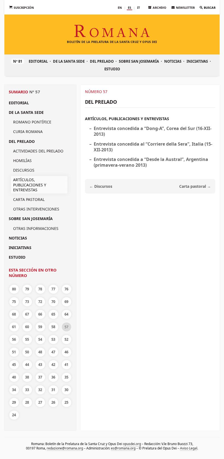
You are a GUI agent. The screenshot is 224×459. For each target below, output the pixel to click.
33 (27, 389)
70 (53, 301)
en (120, 7)
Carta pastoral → (195, 186)
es (129, 7)
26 (53, 402)
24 (14, 414)
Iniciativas (197, 61)
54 (40, 339)
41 (66, 364)
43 (40, 364)
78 (40, 289)
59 (40, 326)
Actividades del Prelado (38, 151)
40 (14, 377)
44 (27, 364)
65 (53, 314)
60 (27, 326)
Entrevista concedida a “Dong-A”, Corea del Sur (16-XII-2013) (152, 131)
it (138, 7)
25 (66, 402)
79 (27, 289)
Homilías (22, 160)
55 (27, 339)
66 (40, 314)
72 (40, 301)
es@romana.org (123, 448)
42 (53, 364)
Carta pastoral (29, 199)
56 (14, 339)
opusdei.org (132, 443)
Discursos (23, 170)
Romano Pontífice (32, 122)
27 (40, 402)
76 (66, 289)
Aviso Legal (188, 448)
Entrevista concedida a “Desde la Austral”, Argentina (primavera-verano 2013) (151, 162)
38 (27, 377)
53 (53, 339)
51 (14, 352)
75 (14, 301)
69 (66, 301)
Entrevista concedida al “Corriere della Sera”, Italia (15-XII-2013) (153, 147)
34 (14, 389)
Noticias (172, 61)
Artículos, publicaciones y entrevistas (127, 118)
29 (14, 402)
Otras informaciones (35, 228)
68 (14, 314)
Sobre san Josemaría (139, 61)
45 (14, 364)
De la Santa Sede (69, 61)
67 (27, 314)
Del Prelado (102, 61)
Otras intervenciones (36, 209)
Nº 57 (34, 91)
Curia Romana (28, 131)
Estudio (112, 69)
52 (66, 339)
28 (27, 402)
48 (40, 352)
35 (66, 377)
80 (14, 289)
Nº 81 (17, 61)
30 (66, 389)
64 (66, 314)
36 (53, 377)
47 (53, 352)
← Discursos (100, 186)
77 (53, 289)
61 (14, 326)
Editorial (38, 61)
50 (27, 352)
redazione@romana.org (65, 448)
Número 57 (96, 91)
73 (27, 301)
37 (40, 377)
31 (53, 389)
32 (40, 389)
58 (53, 326)
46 (66, 352)
